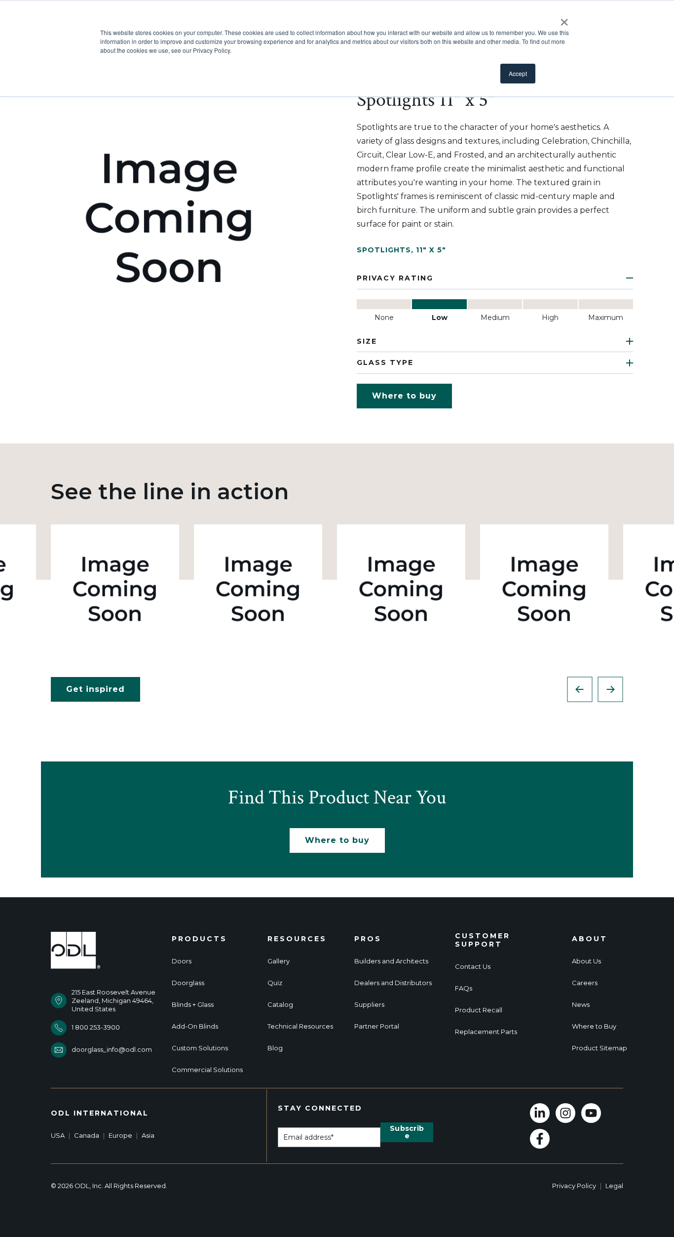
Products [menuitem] (199, 939)
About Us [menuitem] (586, 961)
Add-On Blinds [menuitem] (195, 1026)
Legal (614, 1186)
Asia (148, 1135)
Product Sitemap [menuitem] (599, 1048)
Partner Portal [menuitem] (376, 1026)
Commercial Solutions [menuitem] (207, 1070)
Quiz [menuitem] (274, 983)
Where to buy (404, 395)
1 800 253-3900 (96, 1027)
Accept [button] (518, 73)
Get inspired (95, 689)
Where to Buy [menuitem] (594, 1026)
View (115, 588)
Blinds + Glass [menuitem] (193, 1004)
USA (58, 1135)
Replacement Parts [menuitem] (486, 1032)
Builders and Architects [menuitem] (391, 961)
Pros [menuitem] (367, 939)
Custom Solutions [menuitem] (200, 1048)
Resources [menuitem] (297, 939)
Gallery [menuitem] (278, 961)
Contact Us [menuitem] (472, 966)
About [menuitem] (589, 939)
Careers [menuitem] (585, 983)
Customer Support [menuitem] (482, 940)
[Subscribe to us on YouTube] (591, 1113)
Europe (120, 1135)
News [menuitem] (581, 1004)
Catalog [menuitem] (280, 1004)
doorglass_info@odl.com (112, 1049)
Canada (86, 1135)
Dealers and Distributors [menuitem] (393, 983)
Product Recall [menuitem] (478, 1010)
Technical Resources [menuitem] (300, 1026)
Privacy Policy (574, 1186)
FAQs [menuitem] (463, 988)
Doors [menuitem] (181, 961)
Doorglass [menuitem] (188, 983)
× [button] (564, 18)
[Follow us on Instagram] (565, 1113)
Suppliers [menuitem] (369, 1004)
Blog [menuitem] (275, 1048)
